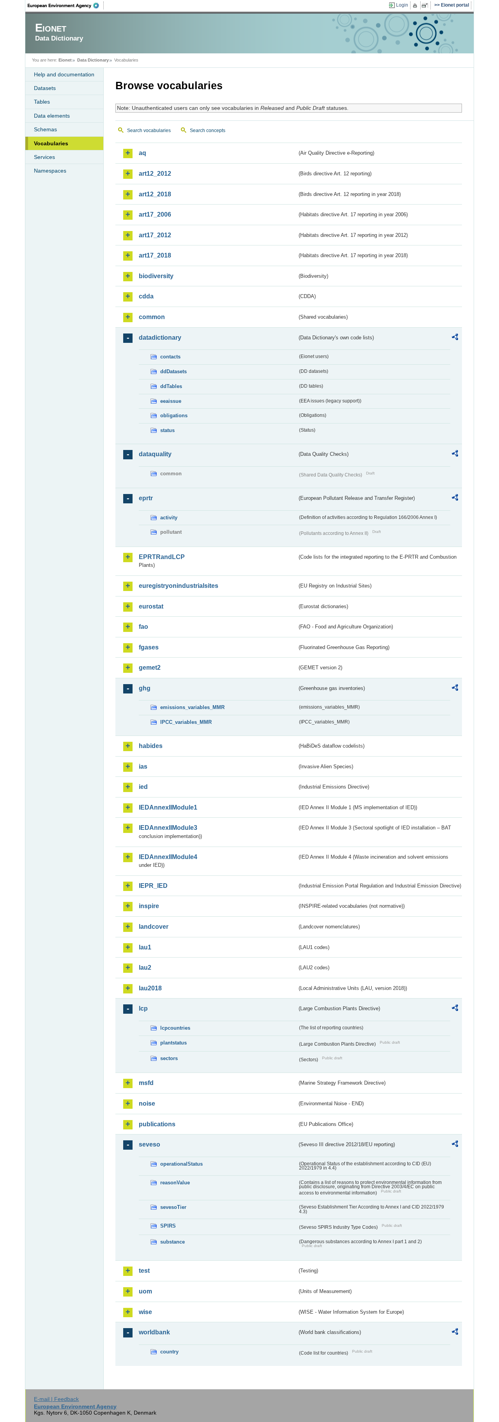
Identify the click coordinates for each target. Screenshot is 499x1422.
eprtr (146, 498)
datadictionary (160, 337)
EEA (66, 5)
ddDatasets (173, 371)
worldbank (154, 1332)
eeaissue (170, 401)
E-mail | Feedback (56, 1399)
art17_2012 (155, 235)
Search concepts (207, 130)
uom (145, 1291)
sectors (169, 1058)
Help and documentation (64, 74)
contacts (170, 357)
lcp (143, 1008)
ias (143, 766)
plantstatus (173, 1043)
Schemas (45, 129)
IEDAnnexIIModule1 (168, 807)
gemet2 (150, 667)
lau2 (145, 967)
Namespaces (50, 171)
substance (172, 1242)
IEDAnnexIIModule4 (168, 857)
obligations (174, 415)
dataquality (155, 454)
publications (157, 1124)
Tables (42, 102)
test (144, 1270)
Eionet (65, 60)
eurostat (151, 606)
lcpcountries (175, 1028)
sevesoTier (173, 1207)
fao (143, 626)
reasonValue (175, 1183)
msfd (146, 1083)
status (167, 430)
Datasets (45, 88)
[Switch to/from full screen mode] (426, 5)
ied (143, 786)
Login (402, 5)
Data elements (52, 116)
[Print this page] (416, 5)
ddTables (171, 386)
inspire (149, 906)
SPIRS (168, 1226)
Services (44, 157)
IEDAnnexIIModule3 (168, 827)
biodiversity (156, 276)
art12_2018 (155, 194)
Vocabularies (51, 143)
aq (142, 153)
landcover (153, 926)
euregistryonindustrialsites (178, 585)
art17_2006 (155, 214)
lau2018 (150, 988)
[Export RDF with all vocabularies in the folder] (455, 338)
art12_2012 (155, 173)
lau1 (145, 947)
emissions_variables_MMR (192, 707)
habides (151, 746)
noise (147, 1103)
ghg (144, 688)
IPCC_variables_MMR (186, 722)
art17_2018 (155, 255)
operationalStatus (181, 1164)
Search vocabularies (149, 130)
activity (168, 517)
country (169, 1352)
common (152, 317)
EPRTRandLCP (162, 557)
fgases (149, 647)
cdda (146, 296)
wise (145, 1312)
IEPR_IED (153, 885)
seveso (149, 1144)
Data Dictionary (93, 60)
